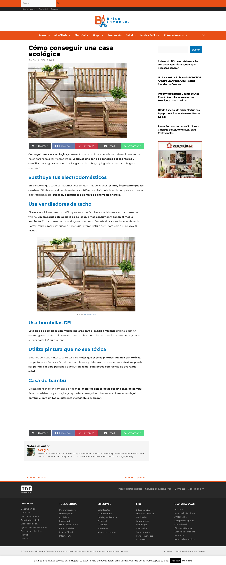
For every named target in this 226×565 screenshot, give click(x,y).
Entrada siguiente (136, 477)
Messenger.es (66, 513)
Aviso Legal (169, 551)
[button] (68, 35)
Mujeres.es (103, 528)
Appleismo (64, 517)
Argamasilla (180, 517)
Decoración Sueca (30, 516)
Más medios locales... (184, 539)
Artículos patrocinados (129, 488)
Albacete (178, 509)
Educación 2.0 (143, 510)
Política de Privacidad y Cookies (190, 551)
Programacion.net (68, 510)
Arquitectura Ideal (30, 520)
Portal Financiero (144, 536)
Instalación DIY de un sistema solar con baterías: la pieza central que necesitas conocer (178, 64)
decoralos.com (90, 314)
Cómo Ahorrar (143, 532)
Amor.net (102, 521)
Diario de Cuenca (183, 528)
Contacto (54, 9)
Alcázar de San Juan (184, 513)
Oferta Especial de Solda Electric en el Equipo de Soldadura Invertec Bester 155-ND (179, 113)
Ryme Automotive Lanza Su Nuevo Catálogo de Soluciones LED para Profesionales (178, 130)
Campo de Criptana (184, 520)
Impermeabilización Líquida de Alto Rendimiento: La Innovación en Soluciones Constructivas (178, 97)
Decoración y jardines (31, 531)
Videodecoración (29, 523)
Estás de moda (105, 513)
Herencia (179, 535)
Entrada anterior (35, 477)
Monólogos (141, 524)
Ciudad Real (180, 524)
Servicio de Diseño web (158, 488)
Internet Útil (65, 536)
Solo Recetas (104, 510)
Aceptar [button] (176, 560)
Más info (187, 560)
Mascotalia (141, 528)
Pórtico (24, 538)
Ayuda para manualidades (34, 527)
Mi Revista (141, 539)
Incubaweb (65, 521)
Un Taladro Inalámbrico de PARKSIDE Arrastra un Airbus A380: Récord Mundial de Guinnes (179, 81)
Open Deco (26, 512)
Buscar (196, 49)
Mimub (24, 535)
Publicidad (43, 9)
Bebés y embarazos (107, 517)
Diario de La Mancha (184, 531)
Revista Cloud (66, 532)
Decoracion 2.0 (28, 509)
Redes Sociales (66, 528)
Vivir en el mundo (106, 532)
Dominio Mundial (145, 513)
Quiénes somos (28, 9)
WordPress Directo (68, 524)
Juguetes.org (142, 521)
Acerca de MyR (196, 488)
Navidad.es (141, 517)
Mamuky (102, 524)
